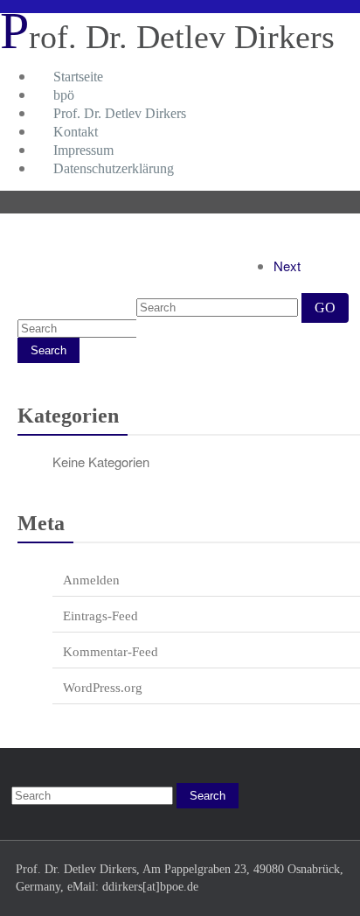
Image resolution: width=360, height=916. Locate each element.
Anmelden (91, 580)
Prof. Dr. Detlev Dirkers (119, 113)
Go (325, 307)
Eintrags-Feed (100, 616)
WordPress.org (102, 688)
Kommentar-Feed (110, 652)
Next (287, 265)
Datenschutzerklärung (113, 168)
